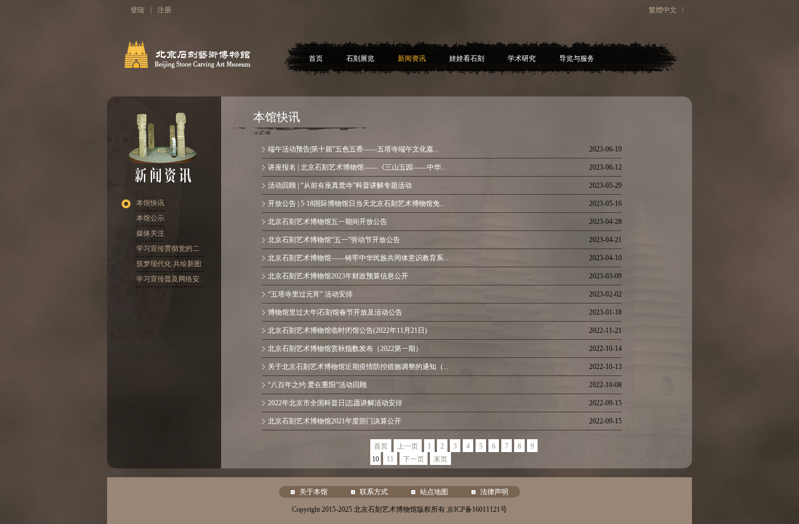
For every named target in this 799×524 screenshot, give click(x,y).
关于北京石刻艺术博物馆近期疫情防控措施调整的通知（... (358, 367)
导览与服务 (576, 58)
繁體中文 (663, 10)
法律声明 (494, 492)
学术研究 (522, 58)
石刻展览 (360, 58)
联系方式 (374, 492)
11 (390, 459)
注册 (164, 10)
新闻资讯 (412, 58)
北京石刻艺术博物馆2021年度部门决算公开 (334, 421)
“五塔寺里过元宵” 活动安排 (310, 294)
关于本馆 (313, 492)
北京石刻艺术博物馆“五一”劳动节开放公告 (334, 240)
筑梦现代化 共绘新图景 (168, 266)
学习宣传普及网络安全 (167, 281)
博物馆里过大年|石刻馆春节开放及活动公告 (335, 312)
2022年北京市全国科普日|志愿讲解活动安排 (335, 403)
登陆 (137, 10)
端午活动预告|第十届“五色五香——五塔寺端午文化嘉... (353, 149)
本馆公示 (150, 218)
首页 (316, 58)
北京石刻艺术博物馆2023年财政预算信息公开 (338, 276)
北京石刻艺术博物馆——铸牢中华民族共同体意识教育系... (358, 258)
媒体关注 (150, 233)
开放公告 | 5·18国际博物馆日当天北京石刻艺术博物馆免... (356, 203)
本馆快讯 (150, 203)
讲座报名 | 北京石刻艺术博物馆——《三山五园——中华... (357, 167)
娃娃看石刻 (466, 58)
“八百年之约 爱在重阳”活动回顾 (317, 385)
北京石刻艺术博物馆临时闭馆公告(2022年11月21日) (347, 330)
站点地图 (434, 492)
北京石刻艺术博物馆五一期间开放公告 (327, 222)
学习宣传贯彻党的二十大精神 (167, 250)
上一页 (407, 446)
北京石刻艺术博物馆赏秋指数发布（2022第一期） (345, 348)
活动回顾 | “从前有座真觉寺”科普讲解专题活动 (340, 185)
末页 (440, 459)
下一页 (413, 459)
